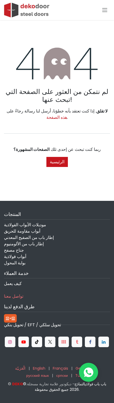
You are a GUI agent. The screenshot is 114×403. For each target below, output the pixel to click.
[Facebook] (90, 342)
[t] (63, 342)
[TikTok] (37, 342)
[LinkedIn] (103, 342)
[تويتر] (50, 342)
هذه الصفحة (56, 117)
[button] (88, 372)
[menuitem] (20, 368)
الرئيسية (57, 162)
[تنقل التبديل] (104, 10)
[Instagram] (10, 342)
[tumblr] (77, 342)
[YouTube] (23, 342)
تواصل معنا (13, 296)
